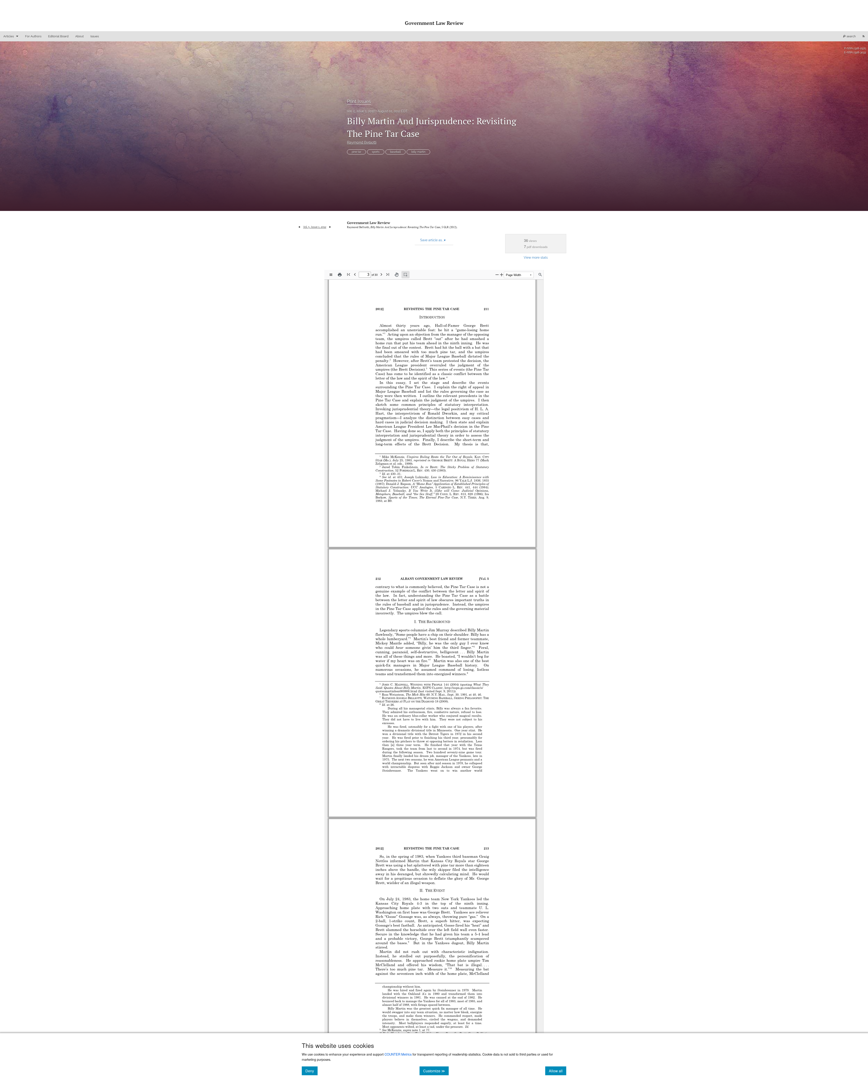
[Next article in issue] (330, 227)
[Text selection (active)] (405, 274)
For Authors (33, 36)
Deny (311, 1070)
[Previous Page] (355, 274)
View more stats (536, 257)
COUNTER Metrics (398, 1054)
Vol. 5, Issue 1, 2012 (361, 111)
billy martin (418, 152)
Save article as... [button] (433, 240)
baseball (395, 152)
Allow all (557, 1070)
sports (376, 152)
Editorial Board (58, 36)
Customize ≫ (436, 1070)
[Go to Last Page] (387, 274)
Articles (8, 36)
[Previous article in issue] (299, 227)
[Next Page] (381, 274)
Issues (94, 36)
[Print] (340, 274)
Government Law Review (368, 222)
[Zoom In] (501, 274)
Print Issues (359, 101)
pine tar (356, 152)
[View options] (331, 274)
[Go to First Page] (348, 274)
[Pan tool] (396, 274)
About (79, 36)
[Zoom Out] (497, 274)
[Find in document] (540, 274)
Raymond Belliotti (361, 142)
